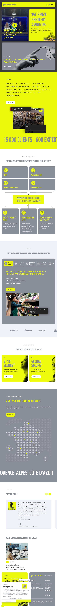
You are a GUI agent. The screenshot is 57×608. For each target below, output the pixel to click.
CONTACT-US (10, 415)
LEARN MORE (7, 67)
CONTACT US (10, 102)
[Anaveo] (9, 5)
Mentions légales (49, 601)
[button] (46, 494)
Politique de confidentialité (38, 603)
